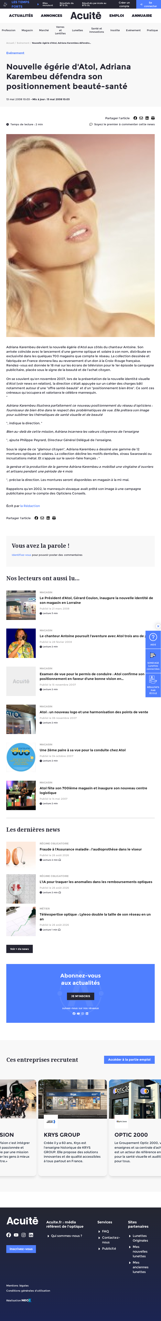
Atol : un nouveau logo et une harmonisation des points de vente (94, 712)
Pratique (152, 30)
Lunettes (77, 30)
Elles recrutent (48, 4)
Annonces (51, 16)
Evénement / (24, 43)
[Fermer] (158, 626)
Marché (44, 30)
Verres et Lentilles (60, 30)
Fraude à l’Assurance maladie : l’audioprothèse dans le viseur (91, 849)
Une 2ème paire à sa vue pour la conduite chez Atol (83, 750)
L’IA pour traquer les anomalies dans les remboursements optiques (96, 882)
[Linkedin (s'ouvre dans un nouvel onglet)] (87, 1013)
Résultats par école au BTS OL (94, 4)
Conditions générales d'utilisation (28, 1290)
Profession (8, 30)
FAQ (105, 1231)
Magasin (27, 30)
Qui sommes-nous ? (66, 1236)
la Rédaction (30, 506)
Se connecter (150, 4)
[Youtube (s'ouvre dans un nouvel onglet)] (78, 1013)
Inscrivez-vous (21, 1249)
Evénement (133, 30)
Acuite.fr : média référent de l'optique (64, 1224)
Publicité (109, 1248)
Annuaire (142, 16)
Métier (45, 908)
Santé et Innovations (96, 30)
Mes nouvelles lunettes (140, 1251)
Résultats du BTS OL (67, 4)
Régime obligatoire (54, 843)
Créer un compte (124, 4)
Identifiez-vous (21, 554)
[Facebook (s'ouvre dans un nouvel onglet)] (74, 1013)
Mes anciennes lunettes (141, 1267)
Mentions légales (17, 1285)
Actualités (21, 16)
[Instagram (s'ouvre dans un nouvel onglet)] (82, 1013)
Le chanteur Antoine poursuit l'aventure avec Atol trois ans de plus (96, 636)
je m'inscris (80, 996)
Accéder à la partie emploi (129, 1059)
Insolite (115, 30)
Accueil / (11, 43)
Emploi (116, 16)
